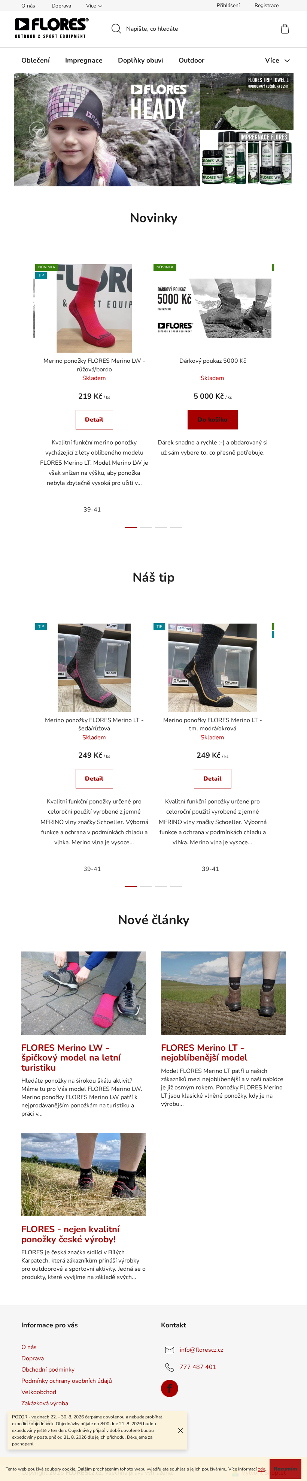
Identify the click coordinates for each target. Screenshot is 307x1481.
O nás (25, 5)
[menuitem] (32, 60)
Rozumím (152, 1468)
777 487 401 (195, 1367)
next (277, 394)
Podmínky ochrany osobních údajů (63, 1381)
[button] (34, 129)
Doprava (58, 5)
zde (276, 1456)
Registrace (264, 5)
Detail (91, 420)
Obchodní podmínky (45, 1370)
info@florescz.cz (199, 1350)
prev (24, 394)
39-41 (89, 510)
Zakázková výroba (41, 1403)
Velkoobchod (35, 1392)
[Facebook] (167, 1388)
